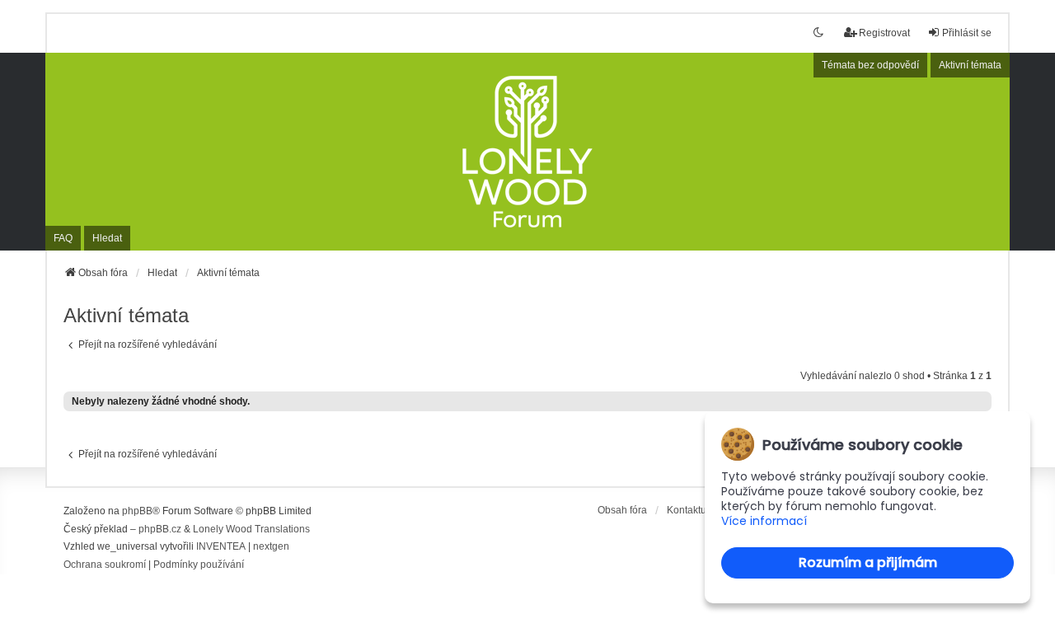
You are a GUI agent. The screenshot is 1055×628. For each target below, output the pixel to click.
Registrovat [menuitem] (884, 33)
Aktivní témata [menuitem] (970, 65)
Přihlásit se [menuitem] (967, 33)
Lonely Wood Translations (251, 529)
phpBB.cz (159, 529)
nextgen (271, 546)
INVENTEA (221, 546)
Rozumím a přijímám (868, 562)
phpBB (137, 511)
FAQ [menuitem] (63, 238)
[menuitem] (104, 565)
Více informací (764, 521)
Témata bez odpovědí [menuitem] (870, 65)
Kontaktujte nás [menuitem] (701, 510)
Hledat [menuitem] (107, 238)
